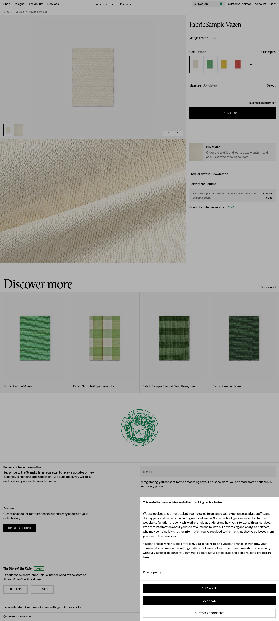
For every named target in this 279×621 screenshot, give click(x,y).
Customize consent (209, 613)
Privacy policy (152, 572)
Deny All (209, 600)
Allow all (209, 588)
